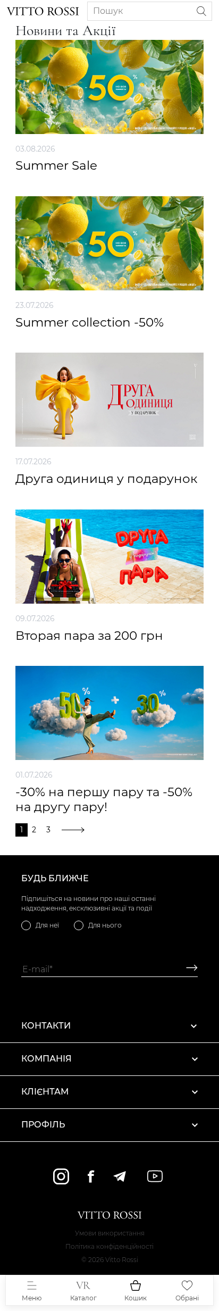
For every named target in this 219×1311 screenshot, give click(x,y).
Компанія (46, 1059)
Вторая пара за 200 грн (89, 636)
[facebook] (91, 1176)
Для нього (105, 925)
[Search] (201, 11)
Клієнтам (45, 1092)
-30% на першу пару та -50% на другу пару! (103, 799)
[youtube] (155, 1176)
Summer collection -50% (89, 322)
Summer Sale (56, 165)
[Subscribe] (188, 969)
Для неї (47, 925)
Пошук (108, 11)
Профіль (43, 1125)
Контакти (46, 1026)
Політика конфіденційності (109, 1246)
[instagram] (61, 1176)
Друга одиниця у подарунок (106, 479)
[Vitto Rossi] (43, 11)
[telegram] (119, 1176)
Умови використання (110, 1233)
